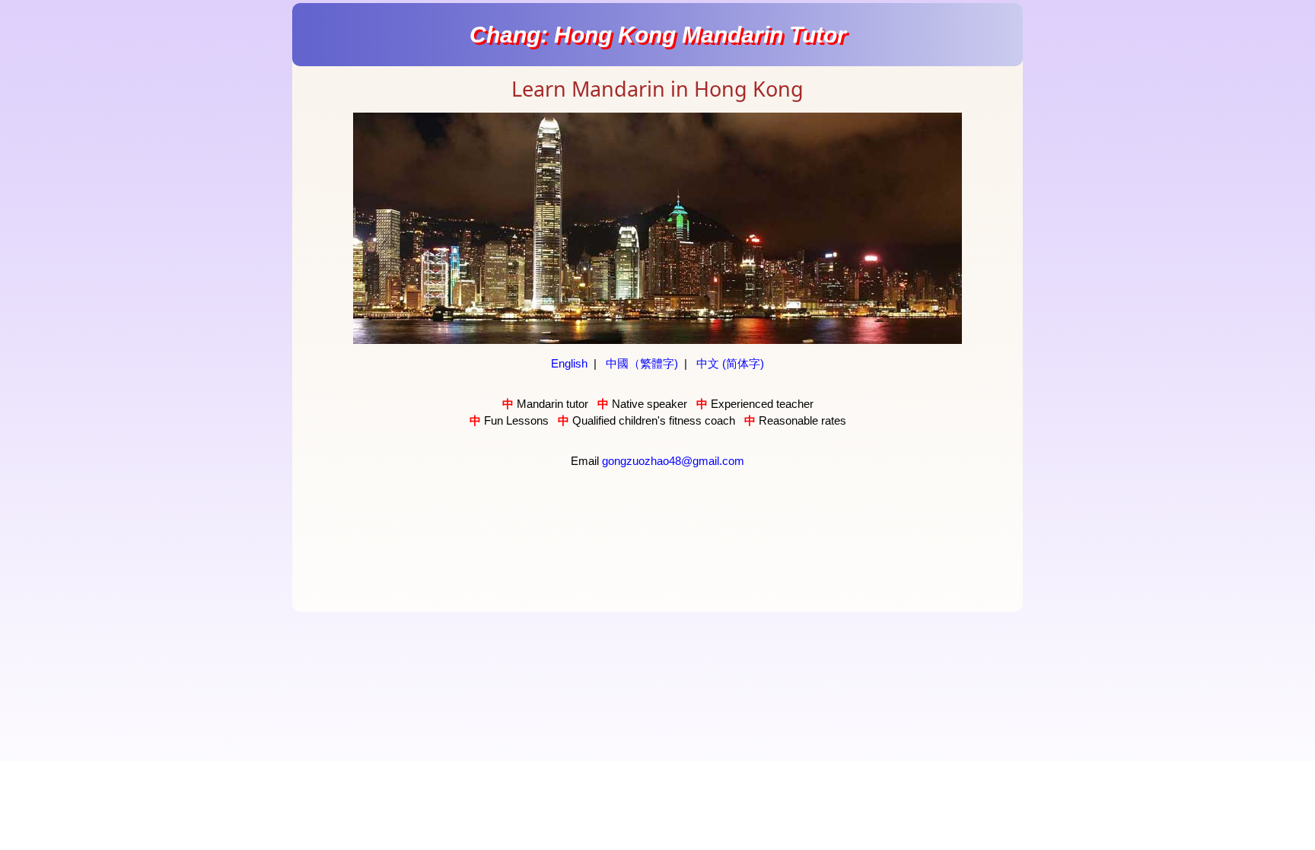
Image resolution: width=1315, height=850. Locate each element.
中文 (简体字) (730, 363)
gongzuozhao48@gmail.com (673, 460)
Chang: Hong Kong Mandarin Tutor (658, 34)
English (569, 363)
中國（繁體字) (642, 363)
